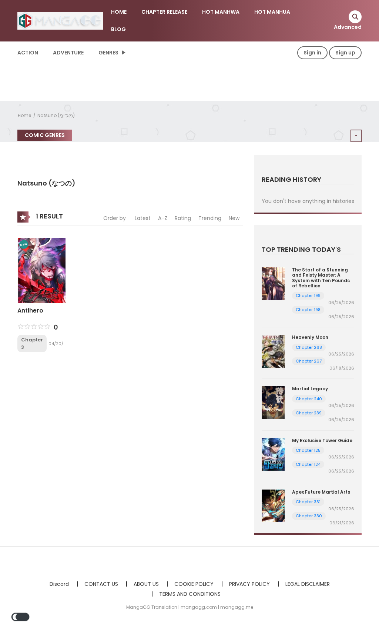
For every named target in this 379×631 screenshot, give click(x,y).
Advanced (348, 27)
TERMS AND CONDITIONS (190, 594)
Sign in (312, 52)
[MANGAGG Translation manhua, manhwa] (60, 20)
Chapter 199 (308, 295)
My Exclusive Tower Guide (322, 440)
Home (24, 115)
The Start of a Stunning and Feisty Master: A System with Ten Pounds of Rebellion (321, 278)
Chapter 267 (309, 361)
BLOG (118, 29)
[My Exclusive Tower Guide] (273, 454)
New (234, 218)
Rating (183, 218)
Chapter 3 (32, 343)
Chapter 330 (309, 516)
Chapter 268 (309, 347)
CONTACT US (101, 584)
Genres (108, 52)
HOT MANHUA (272, 12)
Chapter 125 (308, 450)
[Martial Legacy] (273, 402)
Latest (143, 218)
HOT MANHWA (220, 12)
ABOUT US (146, 584)
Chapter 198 (308, 310)
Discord (59, 584)
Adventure (68, 52)
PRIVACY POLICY (249, 584)
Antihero (30, 310)
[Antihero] (41, 270)
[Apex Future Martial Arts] (273, 505)
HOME (119, 12)
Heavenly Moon (310, 337)
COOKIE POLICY (194, 584)
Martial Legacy (310, 388)
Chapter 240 (309, 399)
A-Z (162, 218)
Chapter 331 (308, 502)
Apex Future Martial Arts (321, 492)
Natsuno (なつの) (56, 115)
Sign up (345, 52)
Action (27, 52)
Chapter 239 (309, 413)
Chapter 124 (308, 464)
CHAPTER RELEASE (164, 12)
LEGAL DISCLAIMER (307, 584)
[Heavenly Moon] (273, 350)
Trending (209, 218)
